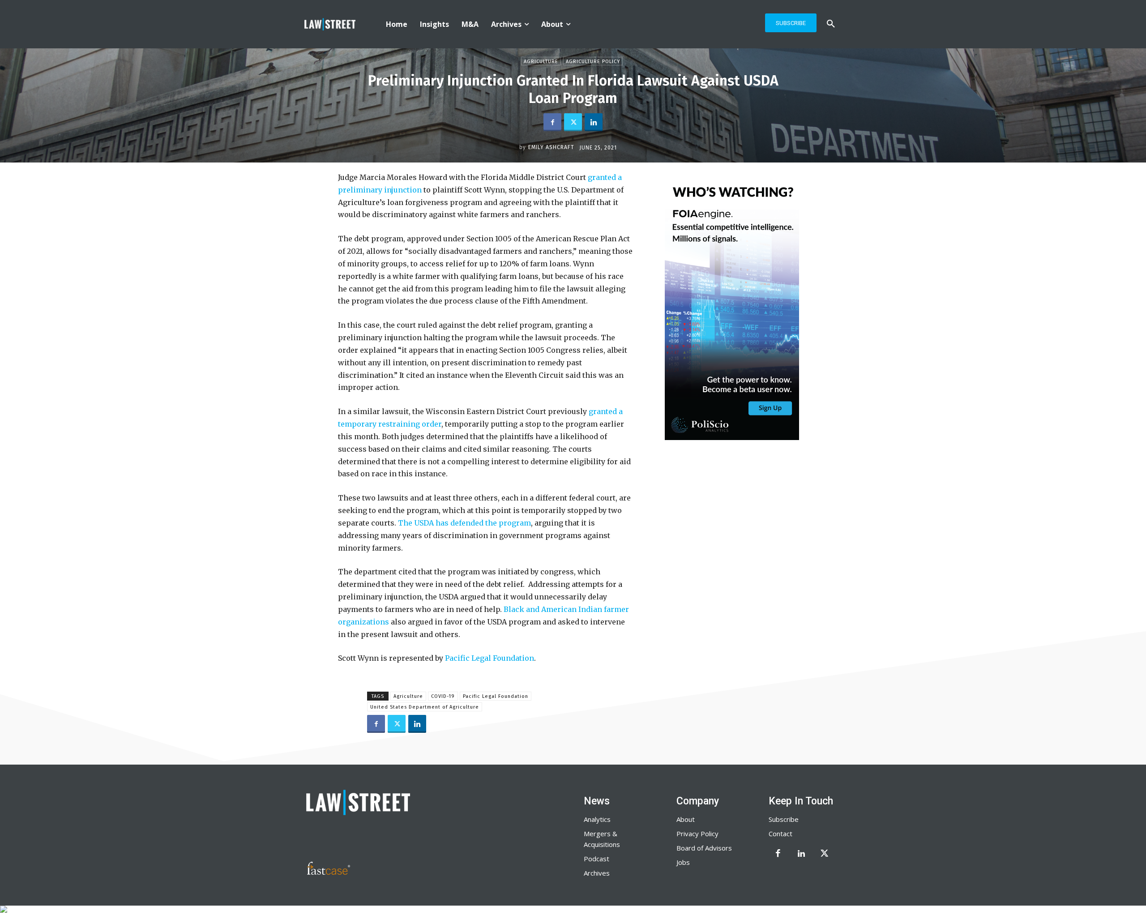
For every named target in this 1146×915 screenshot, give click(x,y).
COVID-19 (443, 696)
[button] (831, 24)
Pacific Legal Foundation (489, 658)
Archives (597, 872)
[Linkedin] (594, 122)
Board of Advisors (704, 847)
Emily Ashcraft (551, 147)
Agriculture (541, 61)
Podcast (596, 858)
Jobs (683, 862)
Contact (780, 833)
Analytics (597, 819)
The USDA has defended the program (464, 522)
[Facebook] (552, 122)
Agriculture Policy (593, 61)
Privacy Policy (697, 833)
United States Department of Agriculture (424, 707)
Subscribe (784, 819)
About (685, 819)
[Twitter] (573, 122)
